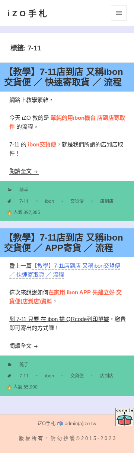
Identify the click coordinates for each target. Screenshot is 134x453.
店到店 (107, 201)
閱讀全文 (24, 171)
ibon (49, 201)
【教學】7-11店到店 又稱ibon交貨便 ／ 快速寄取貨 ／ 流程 (63, 77)
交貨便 (77, 201)
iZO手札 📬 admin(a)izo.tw (67, 423)
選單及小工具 (119, 13)
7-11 (24, 201)
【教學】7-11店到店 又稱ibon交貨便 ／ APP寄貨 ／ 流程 (63, 242)
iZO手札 (28, 13)
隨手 (23, 190)
